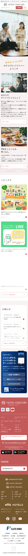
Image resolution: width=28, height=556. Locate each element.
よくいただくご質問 (6, 429)
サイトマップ (18, 431)
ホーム (2, 417)
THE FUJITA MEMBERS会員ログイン (15, 437)
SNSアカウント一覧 (9, 538)
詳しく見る (5, 121)
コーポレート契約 (19, 538)
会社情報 (13, 535)
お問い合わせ (18, 429)
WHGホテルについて (6, 509)
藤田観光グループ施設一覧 (21, 512)
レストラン (17, 425)
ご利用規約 (14, 533)
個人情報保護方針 (21, 535)
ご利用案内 (7, 533)
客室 (2, 425)
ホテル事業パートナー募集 (14, 540)
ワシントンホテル (20, 509)
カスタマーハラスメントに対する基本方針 (14, 543)
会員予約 (21, 533)
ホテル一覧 (17, 421)
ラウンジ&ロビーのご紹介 (7, 421)
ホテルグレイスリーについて (21, 418)
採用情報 (3, 431)
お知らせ (17, 427)
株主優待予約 (5, 535)
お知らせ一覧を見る (9, 343)
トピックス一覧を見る (8, 294)
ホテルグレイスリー (6, 511)
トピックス (4, 427)
